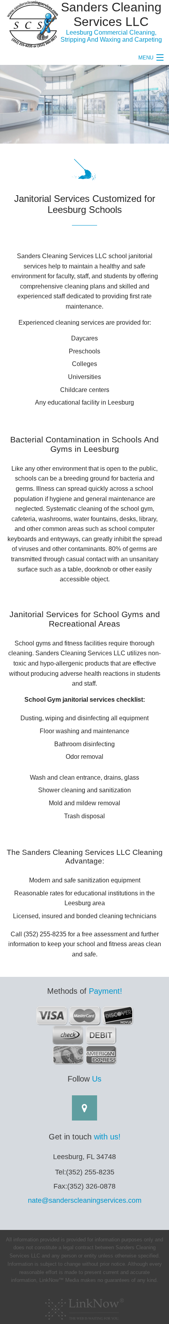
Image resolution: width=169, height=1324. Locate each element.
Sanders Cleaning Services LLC (111, 14)
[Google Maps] (84, 1109)
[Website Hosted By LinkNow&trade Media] (84, 1307)
